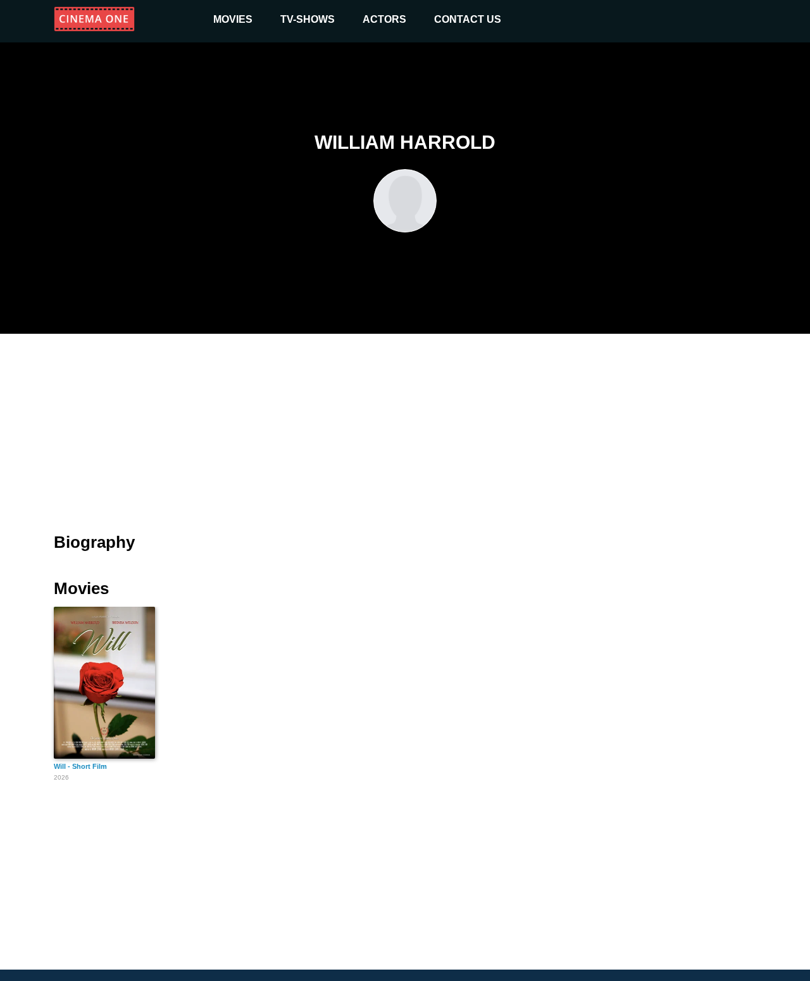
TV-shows (307, 19)
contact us (467, 19)
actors (384, 19)
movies (232, 19)
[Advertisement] (405, 425)
